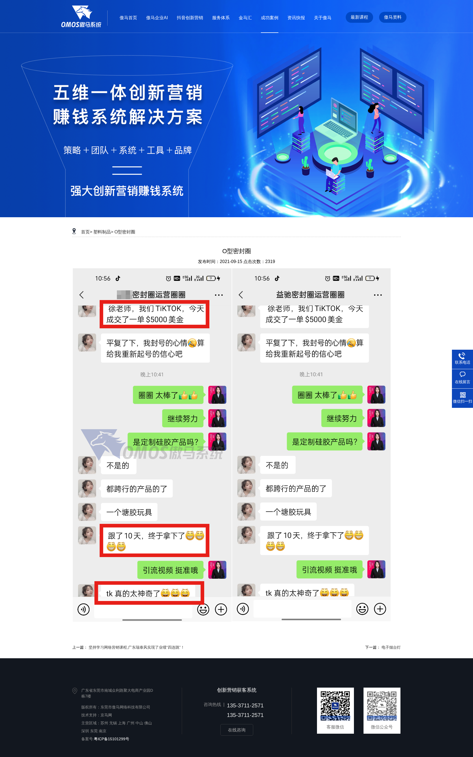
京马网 (106, 715)
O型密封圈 (124, 232)
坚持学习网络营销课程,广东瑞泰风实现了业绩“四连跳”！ (136, 647)
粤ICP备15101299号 (111, 739)
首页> (86, 232)
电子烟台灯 (391, 647)
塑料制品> (103, 232)
